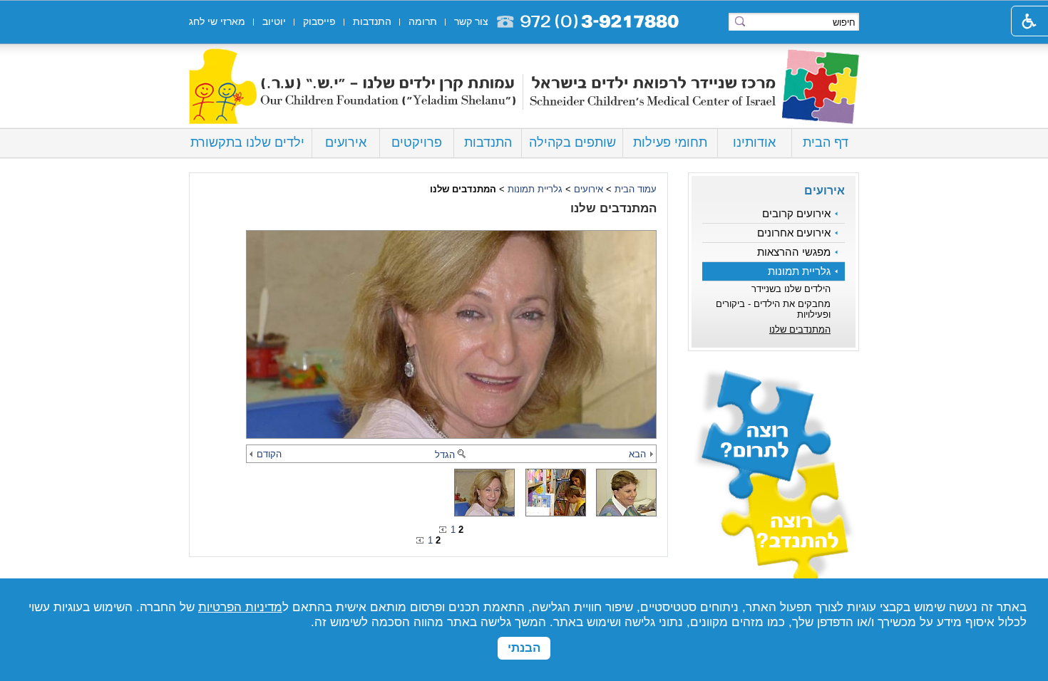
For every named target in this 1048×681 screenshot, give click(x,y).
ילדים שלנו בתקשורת (247, 142)
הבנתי (524, 648)
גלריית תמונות (799, 271)
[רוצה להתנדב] (773, 533)
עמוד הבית (636, 189)
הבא (637, 454)
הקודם (269, 454)
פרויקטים (416, 142)
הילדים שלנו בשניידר (791, 289)
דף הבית (825, 142)
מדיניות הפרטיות (240, 607)
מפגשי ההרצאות (794, 252)
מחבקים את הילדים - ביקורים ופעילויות (773, 309)
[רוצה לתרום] (773, 421)
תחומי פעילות (670, 142)
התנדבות (488, 142)
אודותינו (754, 142)
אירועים (345, 142)
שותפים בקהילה (572, 142)
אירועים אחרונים (794, 233)
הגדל (445, 454)
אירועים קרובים (796, 213)
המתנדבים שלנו (800, 329)
